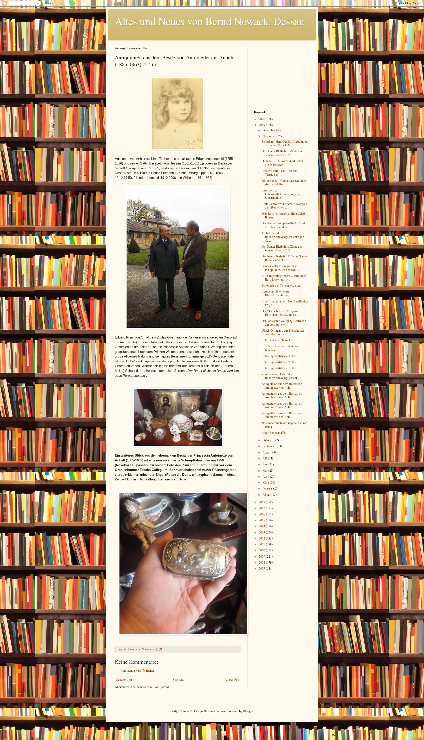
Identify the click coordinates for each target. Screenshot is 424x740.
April (266, 476)
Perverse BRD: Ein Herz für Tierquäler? (279, 173)
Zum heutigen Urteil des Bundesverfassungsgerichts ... (282, 376)
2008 (262, 562)
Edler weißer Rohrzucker (277, 340)
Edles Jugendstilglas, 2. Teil (279, 362)
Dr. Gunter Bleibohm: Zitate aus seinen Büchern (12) (282, 153)
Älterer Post (232, 679)
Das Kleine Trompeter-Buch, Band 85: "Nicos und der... (283, 225)
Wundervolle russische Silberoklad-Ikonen (284, 215)
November (269, 136)
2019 (262, 125)
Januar (267, 494)
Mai (265, 470)
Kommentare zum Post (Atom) (149, 687)
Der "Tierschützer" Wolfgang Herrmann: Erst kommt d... (280, 313)
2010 (262, 550)
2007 (262, 568)
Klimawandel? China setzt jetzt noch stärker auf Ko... (284, 182)
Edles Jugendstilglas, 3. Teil (279, 356)
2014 (262, 526)
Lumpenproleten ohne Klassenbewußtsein (275, 293)
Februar (268, 488)
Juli (265, 458)
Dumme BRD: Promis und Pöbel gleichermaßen (282, 163)
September (270, 446)
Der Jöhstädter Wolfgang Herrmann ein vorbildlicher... (284, 323)
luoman (221, 711)
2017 (262, 508)
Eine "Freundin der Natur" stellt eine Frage (285, 303)
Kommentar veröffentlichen (137, 670)
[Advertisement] (281, 74)
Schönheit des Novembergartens (282, 285)
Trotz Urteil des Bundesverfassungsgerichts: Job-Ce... (283, 237)
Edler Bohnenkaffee (274, 432)
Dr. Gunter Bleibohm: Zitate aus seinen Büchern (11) (282, 248)
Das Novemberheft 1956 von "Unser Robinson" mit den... (284, 258)
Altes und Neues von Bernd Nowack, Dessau (209, 21)
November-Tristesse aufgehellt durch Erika (284, 425)
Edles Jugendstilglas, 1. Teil (279, 368)
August (267, 452)
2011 (262, 544)
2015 (262, 520)
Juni (266, 464)
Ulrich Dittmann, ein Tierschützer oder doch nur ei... (283, 332)
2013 (262, 532)
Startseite (178, 679)
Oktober (268, 440)
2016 (262, 514)
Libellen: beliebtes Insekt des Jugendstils (280, 348)
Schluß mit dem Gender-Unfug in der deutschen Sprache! (285, 143)
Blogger (248, 711)
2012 (262, 538)
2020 (262, 119)
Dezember (269, 130)
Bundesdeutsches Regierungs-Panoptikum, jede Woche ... (281, 268)
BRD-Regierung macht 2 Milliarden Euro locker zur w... (284, 277)
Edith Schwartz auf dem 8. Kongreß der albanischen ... (284, 206)
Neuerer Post (124, 679)
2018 (262, 502)
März (266, 482)
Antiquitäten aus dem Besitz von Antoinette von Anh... (282, 386)
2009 (262, 556)
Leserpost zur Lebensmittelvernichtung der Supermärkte (281, 194)
